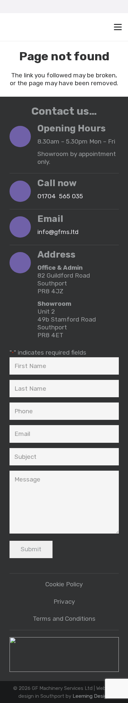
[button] (53, 7)
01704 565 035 (60, 196)
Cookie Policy (64, 584)
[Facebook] (70, 6)
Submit (31, 549)
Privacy (64, 601)
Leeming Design (91, 696)
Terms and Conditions (64, 618)
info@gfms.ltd (57, 232)
